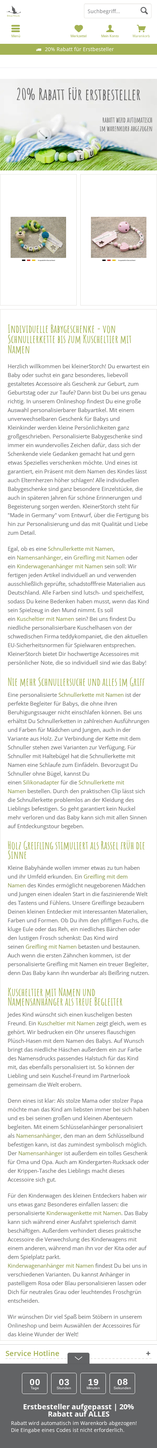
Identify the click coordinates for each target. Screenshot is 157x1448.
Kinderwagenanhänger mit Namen (60, 566)
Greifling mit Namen (99, 557)
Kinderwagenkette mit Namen (83, 1213)
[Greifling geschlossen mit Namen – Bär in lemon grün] (38, 239)
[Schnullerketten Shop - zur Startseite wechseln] (39, 11)
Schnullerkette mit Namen (80, 548)
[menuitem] (141, 31)
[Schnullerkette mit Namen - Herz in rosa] (118, 239)
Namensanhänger (39, 557)
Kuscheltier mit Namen (45, 618)
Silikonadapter (41, 782)
